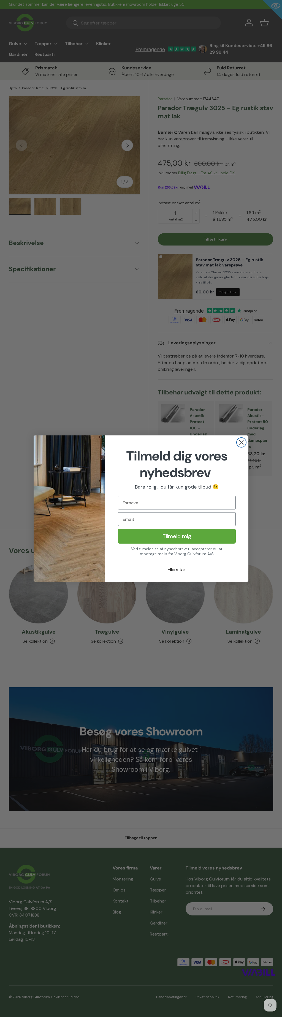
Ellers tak (177, 569)
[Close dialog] (241, 442)
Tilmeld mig (176, 536)
